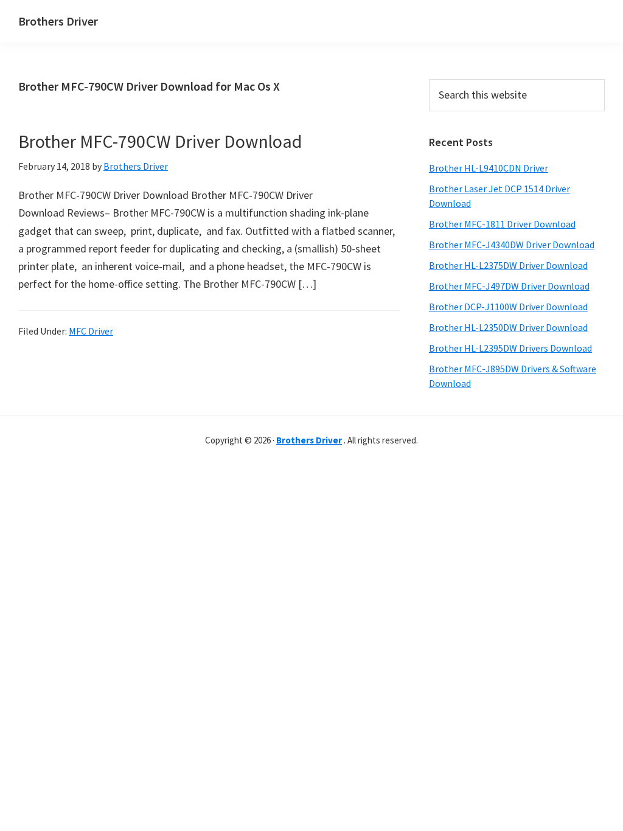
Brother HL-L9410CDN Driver (488, 168)
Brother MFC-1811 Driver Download (502, 224)
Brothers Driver (58, 21)
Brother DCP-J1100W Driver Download (508, 307)
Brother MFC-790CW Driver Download (160, 141)
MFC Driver (91, 331)
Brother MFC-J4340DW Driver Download (511, 244)
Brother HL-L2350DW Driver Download (508, 327)
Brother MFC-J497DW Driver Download (509, 286)
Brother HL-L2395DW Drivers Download (510, 348)
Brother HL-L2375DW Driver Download (508, 265)
